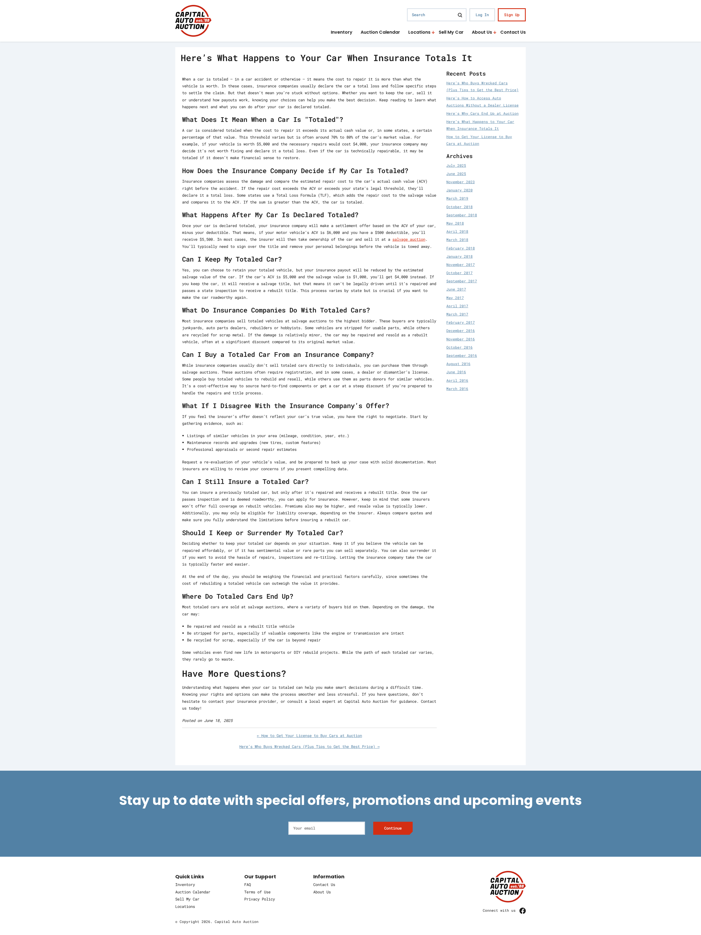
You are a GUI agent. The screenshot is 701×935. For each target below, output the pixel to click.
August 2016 (458, 363)
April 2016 (457, 380)
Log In (482, 14)
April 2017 (457, 305)
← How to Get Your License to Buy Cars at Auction (309, 735)
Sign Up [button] (511, 14)
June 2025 (456, 173)
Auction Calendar (380, 32)
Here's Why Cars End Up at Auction (482, 113)
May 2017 (455, 297)
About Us (482, 32)
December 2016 (460, 330)
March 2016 (457, 388)
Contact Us (513, 32)
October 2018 (459, 206)
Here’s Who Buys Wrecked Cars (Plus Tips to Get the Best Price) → (309, 746)
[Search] (460, 14)
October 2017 (459, 272)
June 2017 (456, 289)
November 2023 (460, 181)
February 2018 (460, 248)
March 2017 (457, 314)
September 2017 (461, 281)
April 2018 (457, 231)
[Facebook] (522, 910)
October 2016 (459, 347)
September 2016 (461, 355)
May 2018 (455, 223)
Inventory (341, 32)
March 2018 (457, 239)
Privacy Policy (259, 899)
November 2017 (460, 264)
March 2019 (457, 198)
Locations (419, 32)
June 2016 (456, 371)
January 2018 (459, 256)
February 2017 (460, 322)
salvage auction (408, 239)
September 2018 (461, 215)
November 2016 (460, 339)
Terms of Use (257, 891)
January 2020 (459, 190)
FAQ (247, 884)
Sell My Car (451, 32)
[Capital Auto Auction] (193, 20)
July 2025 (456, 165)
